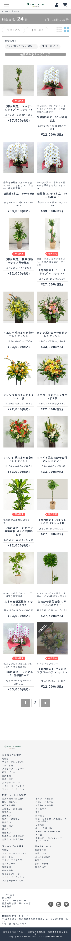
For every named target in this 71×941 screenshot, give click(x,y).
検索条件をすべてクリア (35, 54)
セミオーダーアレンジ (13, 786)
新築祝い (6, 822)
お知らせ (39, 860)
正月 (38, 812)
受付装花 (40, 816)
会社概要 (7, 897)
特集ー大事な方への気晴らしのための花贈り (51, 820)
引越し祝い (49, 45)
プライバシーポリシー (14, 900)
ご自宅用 (40, 825)
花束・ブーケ (9, 772)
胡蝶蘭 (5, 759)
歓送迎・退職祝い (11, 819)
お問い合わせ (41, 864)
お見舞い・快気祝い (46, 805)
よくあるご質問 (43, 857)
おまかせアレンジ (11, 782)
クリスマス (41, 809)
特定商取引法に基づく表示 (16, 903)
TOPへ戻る (8, 894)
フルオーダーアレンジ (13, 789)
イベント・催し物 (44, 799)
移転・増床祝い (10, 802)
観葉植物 (6, 776)
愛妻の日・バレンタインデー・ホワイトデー (51, 839)
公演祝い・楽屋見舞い (13, 839)
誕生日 (5, 829)
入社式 (39, 835)
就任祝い (6, 816)
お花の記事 (40, 867)
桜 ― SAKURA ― (46, 828)
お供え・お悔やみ (44, 802)
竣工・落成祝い (10, 805)
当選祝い (6, 812)
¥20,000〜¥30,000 (20, 45)
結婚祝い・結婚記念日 (13, 836)
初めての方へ (41, 850)
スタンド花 (7, 765)
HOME (5, 12)
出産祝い (6, 833)
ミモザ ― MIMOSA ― (48, 831)
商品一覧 (16, 11)
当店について (41, 853)
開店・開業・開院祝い (13, 799)
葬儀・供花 (7, 779)
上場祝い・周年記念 (12, 809)
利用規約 (7, 906)
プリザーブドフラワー (13, 769)
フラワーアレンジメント (14, 762)
